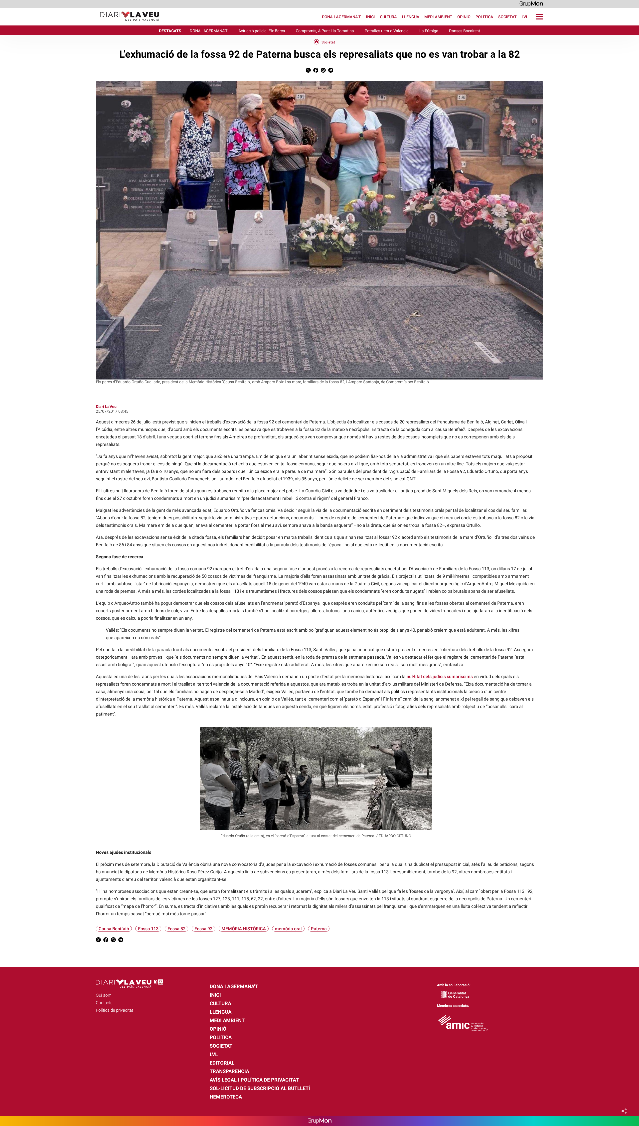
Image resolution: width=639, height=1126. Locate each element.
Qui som (104, 995)
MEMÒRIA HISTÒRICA (243, 928)
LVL (525, 16)
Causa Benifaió (114, 928)
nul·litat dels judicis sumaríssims (440, 676)
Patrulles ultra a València (387, 30)
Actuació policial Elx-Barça (261, 30)
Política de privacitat (114, 1010)
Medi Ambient (438, 16)
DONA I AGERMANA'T (209, 30)
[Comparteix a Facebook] (315, 71)
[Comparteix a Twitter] (308, 71)
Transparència (229, 1071)
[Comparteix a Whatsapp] (323, 71)
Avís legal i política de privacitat (254, 1080)
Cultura (388, 16)
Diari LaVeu (106, 406)
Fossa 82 (176, 928)
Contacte (104, 1002)
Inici (370, 16)
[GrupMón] (531, 3)
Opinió (464, 16)
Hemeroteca (226, 1097)
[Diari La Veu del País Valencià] (81, 23)
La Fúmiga (428, 30)
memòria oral (288, 928)
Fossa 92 (203, 928)
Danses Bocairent (464, 30)
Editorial (222, 1063)
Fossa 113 (148, 928)
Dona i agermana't (341, 16)
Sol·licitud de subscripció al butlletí (260, 1088)
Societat (507, 16)
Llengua (410, 16)
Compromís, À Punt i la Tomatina (325, 30)
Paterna (319, 928)
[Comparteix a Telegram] (330, 71)
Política (484, 16)
